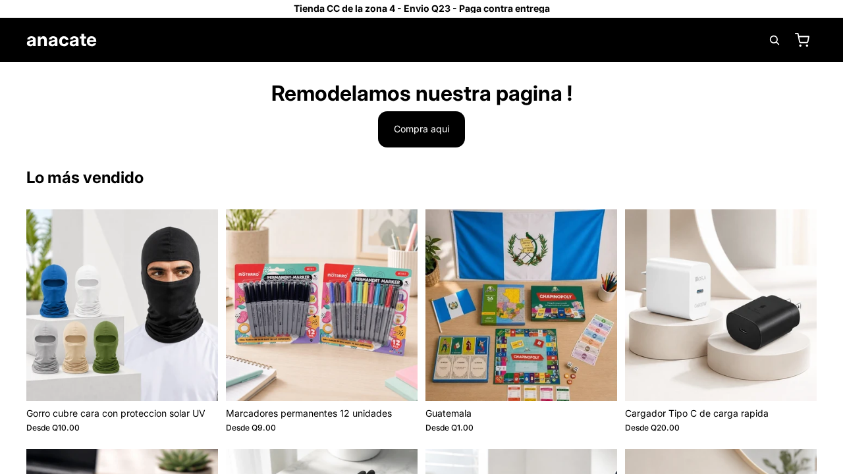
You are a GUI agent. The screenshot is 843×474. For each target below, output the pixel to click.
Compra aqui (421, 128)
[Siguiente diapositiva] (198, 304)
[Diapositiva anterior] (46, 304)
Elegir (208, 380)
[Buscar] (774, 40)
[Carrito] (802, 40)
